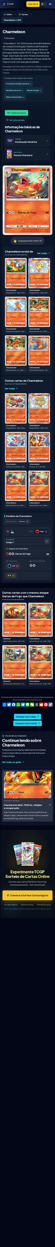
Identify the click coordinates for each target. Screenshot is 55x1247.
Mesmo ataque (34, 90)
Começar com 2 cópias (26, 723)
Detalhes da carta (14, 90)
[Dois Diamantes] (11, 575)
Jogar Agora (33, 4)
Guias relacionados (15, 97)
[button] (43, 4)
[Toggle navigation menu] (50, 4)
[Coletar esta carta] (16, 113)
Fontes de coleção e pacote (18, 84)
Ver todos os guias (11, 762)
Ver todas (42, 253)
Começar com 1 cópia (26, 716)
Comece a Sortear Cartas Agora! (29, 895)
